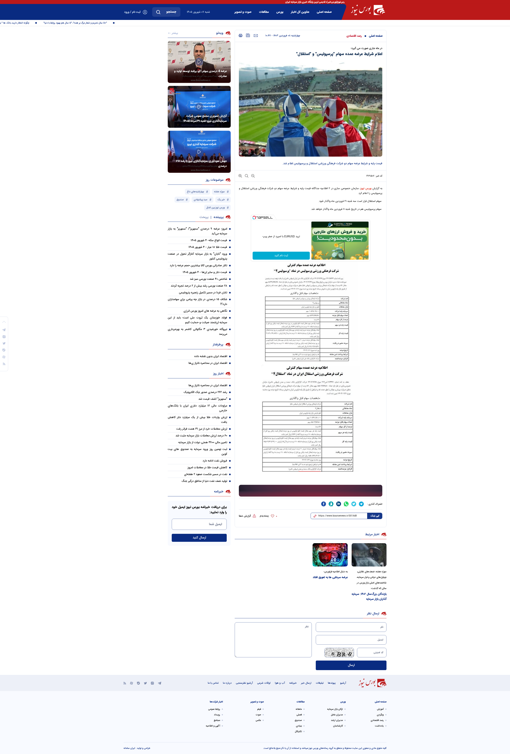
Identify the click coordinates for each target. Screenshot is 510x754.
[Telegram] (159, 682)
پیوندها (332, 683)
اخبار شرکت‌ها (216, 702)
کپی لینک (374, 516)
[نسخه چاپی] (240, 35)
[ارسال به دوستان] (256, 35)
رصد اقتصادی (354, 36)
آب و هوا (280, 683)
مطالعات (264, 12)
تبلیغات (320, 683)
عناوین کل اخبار (300, 12)
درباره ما (227, 683)
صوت (258, 715)
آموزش (380, 709)
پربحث (203, 217)
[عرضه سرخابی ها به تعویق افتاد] (330, 554)
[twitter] (353, 504)
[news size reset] (246, 175)
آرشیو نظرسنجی (244, 683)
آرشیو (343, 683)
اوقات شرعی (264, 683)
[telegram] (361, 504)
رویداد (217, 715)
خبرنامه (293, 683)
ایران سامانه (129, 748)
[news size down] (252, 175)
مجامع (217, 720)
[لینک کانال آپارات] (131, 682)
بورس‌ (279, 12)
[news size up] (240, 175)
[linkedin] (338, 504)
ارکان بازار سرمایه (335, 709)
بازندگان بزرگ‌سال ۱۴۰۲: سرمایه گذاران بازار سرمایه (369, 597)
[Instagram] (152, 682)
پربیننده (219, 217)
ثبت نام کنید (281, 255)
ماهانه (299, 709)
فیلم (259, 709)
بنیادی (299, 726)
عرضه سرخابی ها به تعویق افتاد (330, 577)
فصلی (299, 715)
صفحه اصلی (324, 12)
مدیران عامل (337, 715)
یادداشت (379, 726)
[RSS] (125, 682)
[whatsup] (346, 504)
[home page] (368, 10)
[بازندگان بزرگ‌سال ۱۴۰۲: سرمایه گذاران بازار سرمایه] (369, 554)
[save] (248, 35)
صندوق (298, 720)
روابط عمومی (214, 709)
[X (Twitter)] (145, 682)
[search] (158, 12)
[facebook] (323, 504)
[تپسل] (254, 218)
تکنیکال (298, 731)
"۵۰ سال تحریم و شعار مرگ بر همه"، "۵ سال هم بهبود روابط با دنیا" (89, 23)
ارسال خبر (306, 683)
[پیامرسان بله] (138, 682)
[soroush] (331, 504)
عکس (258, 720)
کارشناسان (338, 726)
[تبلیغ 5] (310, 491)
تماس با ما (213, 683)
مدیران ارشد (337, 720)
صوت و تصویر (242, 12)
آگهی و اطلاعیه (213, 726)
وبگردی (380, 715)
